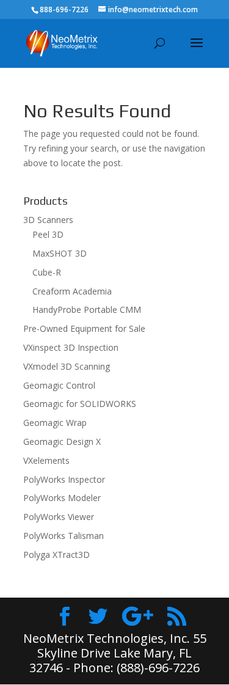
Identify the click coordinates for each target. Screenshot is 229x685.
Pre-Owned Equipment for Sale (84, 328)
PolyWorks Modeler (62, 498)
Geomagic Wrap (55, 422)
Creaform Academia (72, 291)
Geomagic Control (59, 385)
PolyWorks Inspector (64, 479)
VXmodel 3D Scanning (66, 366)
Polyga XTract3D (56, 554)
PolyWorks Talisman (63, 535)
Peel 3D (48, 234)
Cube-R (46, 272)
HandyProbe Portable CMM (86, 309)
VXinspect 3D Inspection (70, 347)
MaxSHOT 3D (59, 253)
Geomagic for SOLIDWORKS (79, 403)
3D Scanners (48, 219)
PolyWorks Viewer (58, 516)
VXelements (46, 460)
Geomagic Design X (62, 441)
